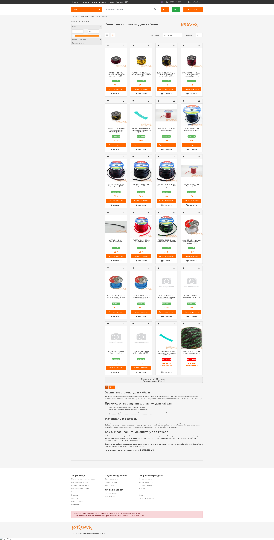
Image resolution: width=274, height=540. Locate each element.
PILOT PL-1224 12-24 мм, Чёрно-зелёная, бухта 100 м (166, 242)
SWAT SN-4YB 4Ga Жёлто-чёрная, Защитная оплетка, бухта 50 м (141, 74)
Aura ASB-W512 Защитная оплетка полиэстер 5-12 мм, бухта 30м (191, 242)
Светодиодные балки (147, 485)
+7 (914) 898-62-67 (137, 516)
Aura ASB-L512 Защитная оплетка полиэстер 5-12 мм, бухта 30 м (141, 297)
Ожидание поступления (166, 365)
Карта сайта (75, 505)
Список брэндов (77, 501)
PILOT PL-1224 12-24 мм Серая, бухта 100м (116, 352)
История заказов (111, 493)
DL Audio (142, 488)
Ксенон (141, 495)
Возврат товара (111, 482)
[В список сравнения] (124, 45)
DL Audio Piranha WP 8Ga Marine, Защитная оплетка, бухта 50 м (166, 353)
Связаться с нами (111, 479)
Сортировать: (154, 35)
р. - (85, 31)
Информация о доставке (80, 482)
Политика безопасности (80, 485)
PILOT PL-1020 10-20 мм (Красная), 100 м (166, 129)
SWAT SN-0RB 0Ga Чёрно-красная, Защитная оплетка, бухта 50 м (191, 74)
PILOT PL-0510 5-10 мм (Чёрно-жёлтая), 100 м (141, 352)
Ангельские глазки (146, 492)
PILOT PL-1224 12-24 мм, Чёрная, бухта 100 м (116, 241)
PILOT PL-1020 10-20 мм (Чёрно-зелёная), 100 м (191, 352)
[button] (86, 9)
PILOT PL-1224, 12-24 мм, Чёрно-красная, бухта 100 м (166, 186)
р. (100, 31)
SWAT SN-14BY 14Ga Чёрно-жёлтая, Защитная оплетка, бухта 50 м (166, 297)
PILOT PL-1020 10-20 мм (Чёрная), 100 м (141, 185)
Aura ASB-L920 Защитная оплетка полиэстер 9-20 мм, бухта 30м (116, 297)
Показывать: (189, 35)
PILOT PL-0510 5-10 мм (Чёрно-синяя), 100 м (191, 129)
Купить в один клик (116, 89)
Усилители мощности (146, 498)
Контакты (74, 495)
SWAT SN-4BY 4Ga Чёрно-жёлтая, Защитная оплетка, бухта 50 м (116, 130)
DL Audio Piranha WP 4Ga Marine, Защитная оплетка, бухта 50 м (141, 130)
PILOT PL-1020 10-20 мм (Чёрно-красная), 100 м (116, 185)
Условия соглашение (79, 492)
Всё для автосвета (146, 482)
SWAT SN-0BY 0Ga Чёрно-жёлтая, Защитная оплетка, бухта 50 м (166, 74)
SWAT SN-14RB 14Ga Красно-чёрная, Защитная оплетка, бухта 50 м (116, 74)
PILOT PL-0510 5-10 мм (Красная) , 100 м (191, 185)
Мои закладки (110, 496)
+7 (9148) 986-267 (146, 450)
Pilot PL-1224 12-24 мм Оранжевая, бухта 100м (191, 296)
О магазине (75, 498)
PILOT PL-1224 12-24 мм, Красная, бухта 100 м (141, 241)
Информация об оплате (80, 488)
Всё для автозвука (145, 479)
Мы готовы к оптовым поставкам (83, 479)
